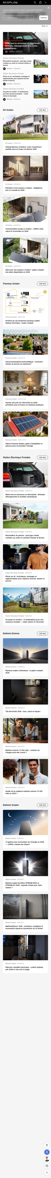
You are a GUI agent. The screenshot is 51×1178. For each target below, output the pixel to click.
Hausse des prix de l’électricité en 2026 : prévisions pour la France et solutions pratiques (24, 404)
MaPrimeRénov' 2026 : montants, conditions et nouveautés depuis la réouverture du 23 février (24, 927)
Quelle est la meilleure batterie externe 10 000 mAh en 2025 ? (23, 792)
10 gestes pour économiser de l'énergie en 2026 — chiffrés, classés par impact (24, 843)
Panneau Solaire (15, 317)
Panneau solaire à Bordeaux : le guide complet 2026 (24, 672)
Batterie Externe (15, 667)
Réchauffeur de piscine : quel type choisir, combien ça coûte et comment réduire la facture (17, 63)
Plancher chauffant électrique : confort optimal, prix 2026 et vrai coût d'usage (24, 968)
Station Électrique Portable (18, 491)
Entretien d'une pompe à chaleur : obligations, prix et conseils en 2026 (24, 189)
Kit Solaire (13, 143)
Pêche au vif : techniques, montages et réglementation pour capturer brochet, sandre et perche (16, 79)
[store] (40, 2)
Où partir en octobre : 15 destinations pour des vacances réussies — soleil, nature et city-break (15, 94)
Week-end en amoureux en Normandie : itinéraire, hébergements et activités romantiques (23, 46)
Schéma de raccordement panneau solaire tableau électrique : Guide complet (22, 322)
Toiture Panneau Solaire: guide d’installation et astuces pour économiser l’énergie (23, 445)
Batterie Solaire (14, 838)
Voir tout (42, 110)
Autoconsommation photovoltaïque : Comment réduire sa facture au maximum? (24, 363)
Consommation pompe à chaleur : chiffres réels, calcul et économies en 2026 (24, 230)
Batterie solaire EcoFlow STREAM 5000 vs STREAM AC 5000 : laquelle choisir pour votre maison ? (23, 885)
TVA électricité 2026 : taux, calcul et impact (22, 711)
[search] (35, 2)
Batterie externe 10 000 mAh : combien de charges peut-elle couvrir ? (22, 751)
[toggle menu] (45, 2)
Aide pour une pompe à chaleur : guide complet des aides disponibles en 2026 (24, 271)
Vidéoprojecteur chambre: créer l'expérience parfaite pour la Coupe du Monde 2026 (23, 148)
